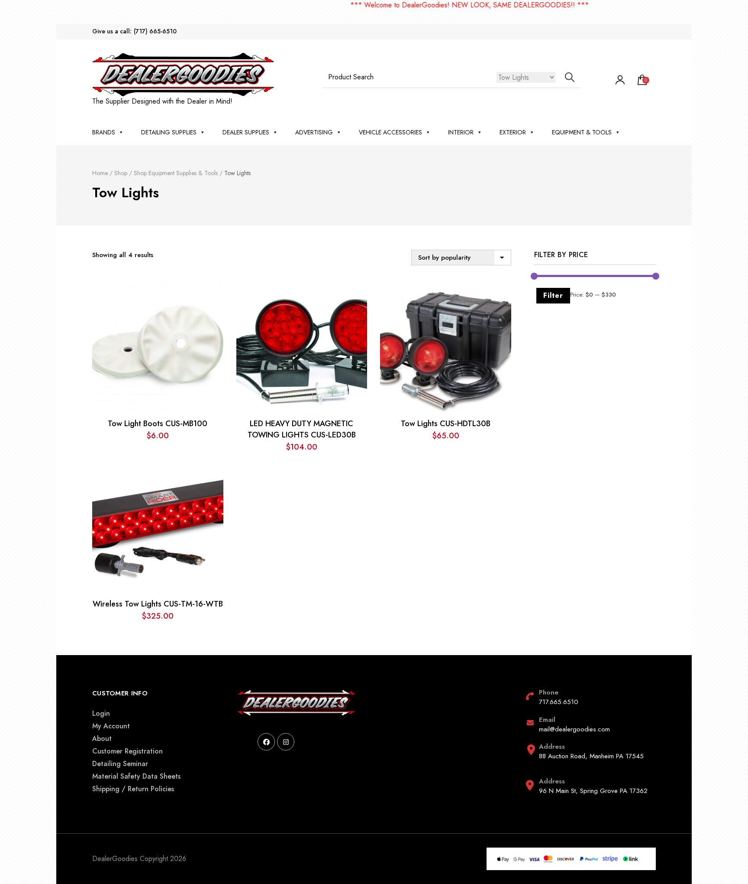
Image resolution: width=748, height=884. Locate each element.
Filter (553, 295)
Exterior (513, 132)
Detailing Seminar (120, 764)
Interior (461, 132)
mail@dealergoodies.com (574, 729)
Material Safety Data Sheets (136, 776)
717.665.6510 (558, 702)
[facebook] (266, 741)
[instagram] (285, 741)
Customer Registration (127, 751)
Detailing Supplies (169, 132)
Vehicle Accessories (390, 132)
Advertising (314, 132)
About (102, 739)
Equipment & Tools (582, 132)
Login (101, 713)
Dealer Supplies (245, 132)
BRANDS (103, 132)
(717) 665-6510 (155, 31)
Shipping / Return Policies (133, 789)
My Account (111, 726)
